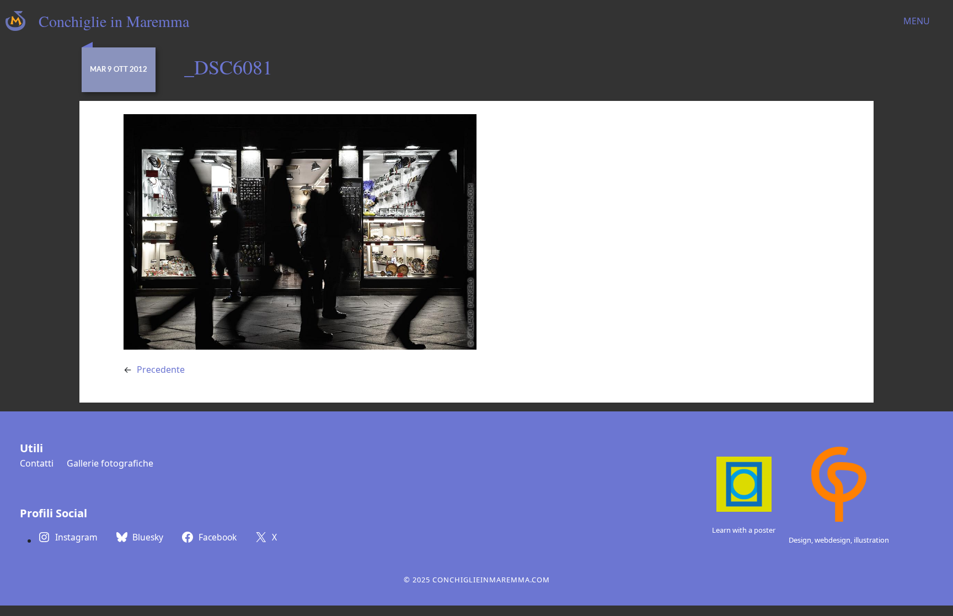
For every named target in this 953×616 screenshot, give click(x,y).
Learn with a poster (743, 530)
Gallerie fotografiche (110, 463)
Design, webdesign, (821, 540)
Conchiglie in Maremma (114, 20)
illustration (871, 540)
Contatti (36, 463)
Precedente (161, 369)
